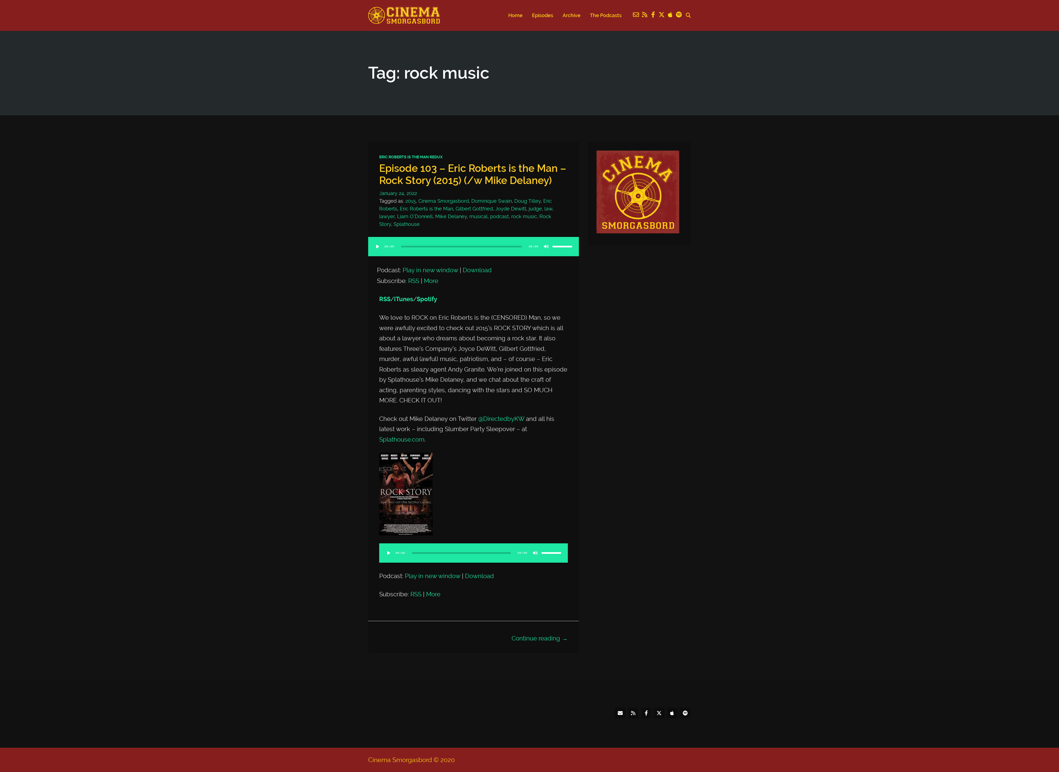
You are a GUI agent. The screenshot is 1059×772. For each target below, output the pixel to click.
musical (478, 216)
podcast (499, 216)
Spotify (427, 299)
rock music (524, 216)
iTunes (403, 299)
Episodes (542, 15)
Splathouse (407, 224)
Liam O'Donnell (415, 216)
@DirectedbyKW (501, 418)
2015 (410, 201)
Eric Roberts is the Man (426, 209)
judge (535, 209)
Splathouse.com (401, 439)
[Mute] (546, 246)
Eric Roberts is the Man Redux (411, 157)
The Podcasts (606, 15)
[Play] (377, 246)
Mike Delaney (451, 216)
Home (515, 15)
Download (477, 270)
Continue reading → (540, 638)
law (548, 209)
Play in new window (430, 270)
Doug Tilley (527, 201)
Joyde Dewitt (510, 209)
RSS (413, 280)
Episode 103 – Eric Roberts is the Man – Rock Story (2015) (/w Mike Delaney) (472, 174)
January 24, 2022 (398, 193)
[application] (473, 252)
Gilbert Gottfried (474, 209)
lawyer (387, 216)
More (431, 280)
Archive (572, 15)
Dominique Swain (491, 201)
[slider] (562, 246)
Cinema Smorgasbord (443, 201)
